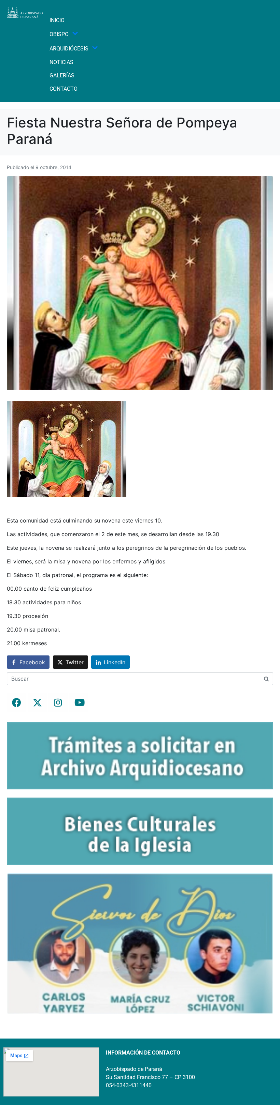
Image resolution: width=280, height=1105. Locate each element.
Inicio (57, 20)
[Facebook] (16, 702)
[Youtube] (78, 702)
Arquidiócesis (69, 48)
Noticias (61, 62)
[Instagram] (58, 702)
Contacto (64, 89)
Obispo (59, 34)
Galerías (62, 75)
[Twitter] (37, 702)
